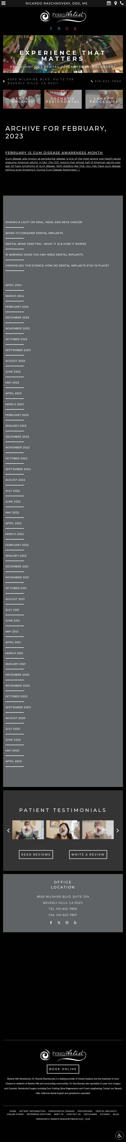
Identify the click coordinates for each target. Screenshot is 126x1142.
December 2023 (17, 317)
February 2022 (17, 544)
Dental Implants (106, 1111)
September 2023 (18, 350)
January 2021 (15, 663)
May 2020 (12, 750)
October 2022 (16, 458)
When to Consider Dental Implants (34, 233)
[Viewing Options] (119, 1135)
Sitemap (105, 1114)
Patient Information (32, 1111)
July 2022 (12, 490)
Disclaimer (90, 1114)
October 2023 (16, 339)
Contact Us (74, 1114)
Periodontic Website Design (51, 1119)
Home (13, 1111)
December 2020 (17, 674)
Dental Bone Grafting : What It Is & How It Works (45, 243)
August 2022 (15, 479)
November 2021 (17, 577)
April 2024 (13, 285)
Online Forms (15, 1114)
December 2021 (17, 566)
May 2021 (11, 631)
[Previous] (8, 830)
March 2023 (14, 404)
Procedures (85, 1111)
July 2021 (12, 609)
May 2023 (12, 382)
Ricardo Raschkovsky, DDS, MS (57, 3)
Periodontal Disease (61, 1111)
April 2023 (13, 393)
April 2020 (13, 761)
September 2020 (18, 707)
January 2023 (15, 425)
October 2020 (16, 696)
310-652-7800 (66, 909)
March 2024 (14, 296)
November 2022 (17, 447)
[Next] (117, 830)
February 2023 (17, 415)
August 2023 (15, 360)
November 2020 (17, 685)
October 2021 (16, 588)
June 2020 (13, 739)
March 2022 (14, 534)
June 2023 (13, 371)
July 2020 (12, 728)
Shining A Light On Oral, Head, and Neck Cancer (43, 222)
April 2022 (13, 523)
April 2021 (13, 642)
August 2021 (15, 599)
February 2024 (17, 306)
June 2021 (12, 620)
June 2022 (13, 501)
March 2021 (14, 653)
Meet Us (58, 1114)
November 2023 (17, 328)
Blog (116, 1114)
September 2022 (18, 469)
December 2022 (17, 436)
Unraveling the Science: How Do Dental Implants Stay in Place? (57, 265)
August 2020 (15, 718)
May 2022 (12, 512)
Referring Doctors (39, 1114)
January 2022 (16, 555)
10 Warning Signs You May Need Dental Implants (44, 254)
